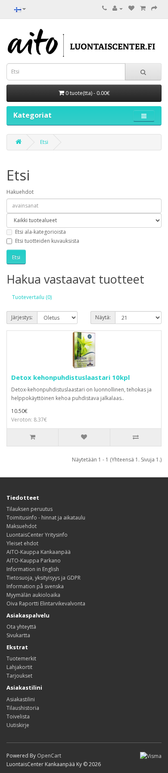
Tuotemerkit (21, 658)
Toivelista (18, 716)
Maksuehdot (21, 526)
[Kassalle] (154, 8)
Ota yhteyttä (21, 626)
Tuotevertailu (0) (32, 297)
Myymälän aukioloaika (33, 595)
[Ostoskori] (143, 8)
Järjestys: (22, 317)
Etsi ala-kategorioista (40, 231)
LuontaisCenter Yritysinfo (37, 534)
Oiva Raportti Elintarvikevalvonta (45, 603)
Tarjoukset (19, 675)
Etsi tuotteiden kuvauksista (47, 240)
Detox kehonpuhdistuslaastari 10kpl (70, 377)
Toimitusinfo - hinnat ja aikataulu (45, 517)
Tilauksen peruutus (29, 509)
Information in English (32, 569)
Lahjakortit (19, 667)
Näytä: (103, 317)
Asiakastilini (20, 699)
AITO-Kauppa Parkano (33, 560)
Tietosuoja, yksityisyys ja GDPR (43, 577)
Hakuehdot (20, 192)
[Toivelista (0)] (131, 8)
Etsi (44, 142)
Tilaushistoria (22, 708)
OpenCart (49, 755)
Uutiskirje (17, 725)
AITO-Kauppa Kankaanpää (38, 552)
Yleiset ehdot (22, 543)
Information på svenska (35, 586)
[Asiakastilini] (117, 8)
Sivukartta (18, 635)
